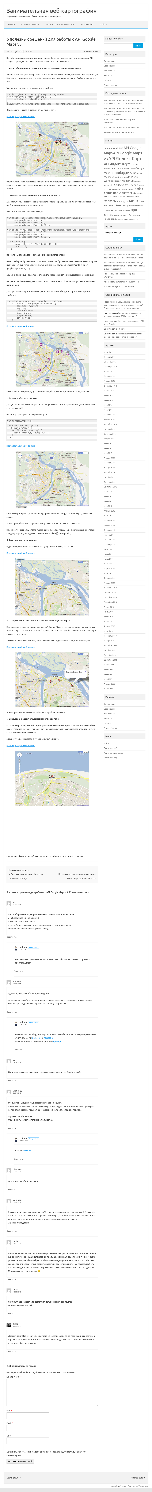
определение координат (132, 206)
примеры (79, 856)
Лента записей (110, 748)
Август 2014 (109, 391)
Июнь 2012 (108, 501)
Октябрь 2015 (110, 362)
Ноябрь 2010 (109, 593)
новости (111, 206)
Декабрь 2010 (110, 588)
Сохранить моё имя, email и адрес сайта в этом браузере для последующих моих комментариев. (46, 1454)
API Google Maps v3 (55, 856)
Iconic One (115, 1486)
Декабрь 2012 (110, 472)
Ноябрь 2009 (109, 650)
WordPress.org (110, 758)
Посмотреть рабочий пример (21, 116)
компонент (134, 196)
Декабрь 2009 (110, 645)
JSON (135, 173)
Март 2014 (108, 410)
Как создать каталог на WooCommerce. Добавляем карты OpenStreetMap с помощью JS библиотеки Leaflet (124, 111)
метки (135, 200)
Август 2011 (109, 549)
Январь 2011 (109, 583)
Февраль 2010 (110, 636)
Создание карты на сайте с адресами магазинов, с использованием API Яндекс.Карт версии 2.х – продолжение (123, 305)
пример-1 (37, 1038)
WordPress (110, 180)
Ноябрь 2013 (109, 429)
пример (57, 1041)
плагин (108, 210)
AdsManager (109, 148)
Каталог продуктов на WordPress (119, 132)
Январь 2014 (109, 419)
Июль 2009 (108, 669)
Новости (108, 75)
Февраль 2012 (110, 520)
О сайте (103, 24)
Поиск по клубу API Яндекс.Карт (60, 24)
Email (10, 1423)
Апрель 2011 (109, 568)
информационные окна (119, 196)
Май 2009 (108, 679)
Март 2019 (108, 352)
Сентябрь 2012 (110, 487)
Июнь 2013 (108, 448)
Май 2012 (108, 506)
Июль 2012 (108, 496)
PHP (130, 177)
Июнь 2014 (108, 400)
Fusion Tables (129, 169)
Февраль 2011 (110, 578)
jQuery (127, 173)
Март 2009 (108, 689)
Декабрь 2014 (110, 386)
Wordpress (143, 1486)
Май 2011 (108, 564)
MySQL (108, 177)
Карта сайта (87, 24)
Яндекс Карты (110, 85)
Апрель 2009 (109, 684)
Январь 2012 (109, 525)
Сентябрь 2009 (110, 660)
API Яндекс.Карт (125, 158)
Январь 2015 (109, 381)
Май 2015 (108, 371)
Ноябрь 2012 (109, 477)
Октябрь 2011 (110, 540)
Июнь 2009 (108, 674)
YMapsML (126, 180)
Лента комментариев (113, 753)
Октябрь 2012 (110, 482)
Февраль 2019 (110, 357)
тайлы (114, 219)
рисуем (123, 215)
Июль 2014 (108, 395)
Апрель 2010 (109, 626)
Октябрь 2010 (110, 597)
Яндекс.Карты (120, 184)
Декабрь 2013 (110, 424)
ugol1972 (18, 51)
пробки (116, 215)
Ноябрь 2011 (109, 535)
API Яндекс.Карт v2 (119, 164)
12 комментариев (90, 51)
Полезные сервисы (30, 24)
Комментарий (14, 1377)
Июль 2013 (108, 443)
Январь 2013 (109, 467)
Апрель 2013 (109, 458)
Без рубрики (32, 856)
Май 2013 (108, 453)
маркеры (69, 856)
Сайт (9, 1436)
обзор (118, 205)
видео (134, 184)
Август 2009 (109, 665)
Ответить (11, 937)
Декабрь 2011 (110, 530)
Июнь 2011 (108, 559)
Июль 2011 (108, 554)
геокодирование (125, 189)
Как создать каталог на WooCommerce (121, 127)
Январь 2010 (109, 640)
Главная (11, 24)
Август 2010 (109, 607)
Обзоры (107, 80)
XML (118, 181)
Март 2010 (108, 631)
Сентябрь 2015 (110, 366)
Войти (106, 743)
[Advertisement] (52, 830)
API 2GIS (119, 148)
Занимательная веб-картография (52, 10)
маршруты (123, 201)
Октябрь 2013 (110, 434)
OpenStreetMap (120, 177)
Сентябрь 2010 (110, 602)
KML (140, 173)
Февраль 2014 (110, 415)
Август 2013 (109, 439)
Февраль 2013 (110, 463)
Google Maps (20, 856)
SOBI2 (136, 177)
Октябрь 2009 (110, 655)
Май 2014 (108, 405)
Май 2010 (108, 621)
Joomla (117, 173)
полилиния (124, 210)
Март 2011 (108, 573)
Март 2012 (108, 516)
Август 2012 (109, 491)
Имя (9, 1410)
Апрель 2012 (109, 511)
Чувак (106, 321)
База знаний (109, 66)
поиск (115, 210)
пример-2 (48, 1038)
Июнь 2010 (108, 616)
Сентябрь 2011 (110, 544)
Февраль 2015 (110, 376)
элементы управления (128, 219)
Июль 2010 (108, 612)
